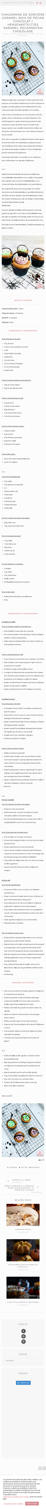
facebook (12, 1167)
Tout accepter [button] (32, 1504)
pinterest (35, 1167)
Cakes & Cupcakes (16, 34)
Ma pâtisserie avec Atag (33, 34)
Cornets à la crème (21, 1180)
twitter (24, 1167)
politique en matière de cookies (16, 1497)
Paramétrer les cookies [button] (13, 1504)
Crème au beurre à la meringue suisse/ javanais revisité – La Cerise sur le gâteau (19, 1188)
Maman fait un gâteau (17, 2)
